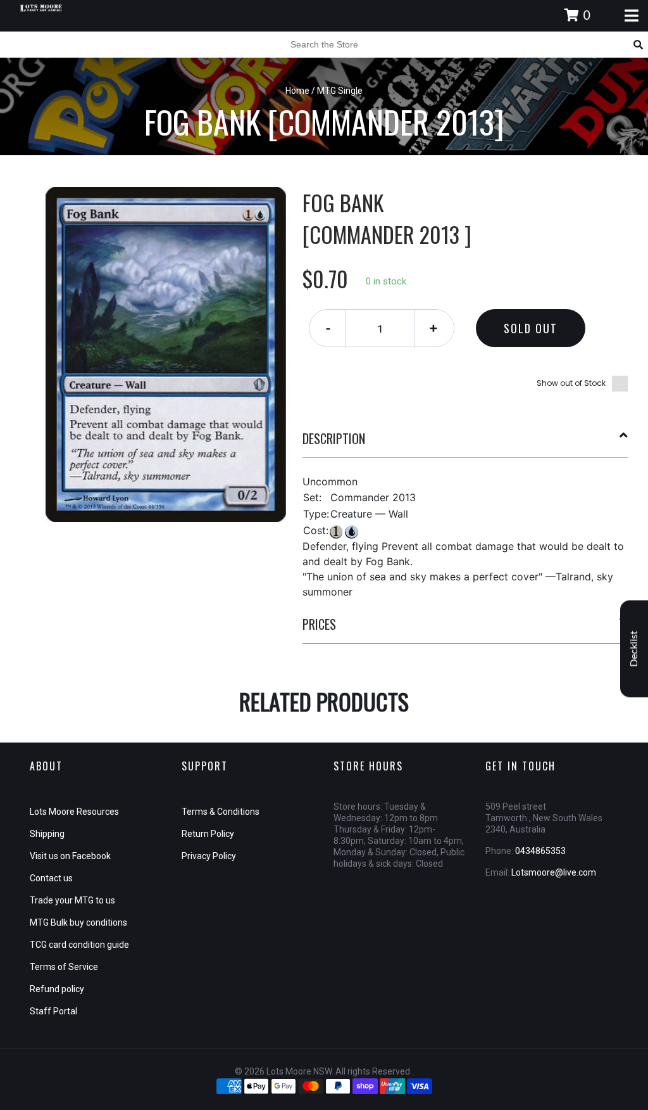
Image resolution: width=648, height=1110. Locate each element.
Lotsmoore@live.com (553, 872)
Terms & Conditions (220, 812)
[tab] (465, 443)
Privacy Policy (209, 856)
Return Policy (208, 834)
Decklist (634, 649)
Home (297, 91)
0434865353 (540, 851)
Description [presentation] (333, 438)
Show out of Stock (571, 383)
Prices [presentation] (319, 624)
